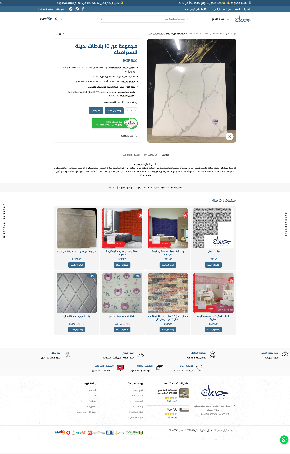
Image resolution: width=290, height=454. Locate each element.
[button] (213, 265)
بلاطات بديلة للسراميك (198, 34)
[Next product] (56, 34)
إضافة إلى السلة (114, 110)
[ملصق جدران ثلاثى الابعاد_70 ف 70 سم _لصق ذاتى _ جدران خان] (168, 293)
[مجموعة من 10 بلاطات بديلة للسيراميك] (77, 228)
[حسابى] (56, 19)
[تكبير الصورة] (229, 136)
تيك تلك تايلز (213, 251)
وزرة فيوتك (171, 409)
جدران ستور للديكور (203, 430)
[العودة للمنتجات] (60, 34)
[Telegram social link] (70, 9)
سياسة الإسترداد (135, 417)
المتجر (93, 395)
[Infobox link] (106, 368)
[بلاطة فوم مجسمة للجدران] (122, 293)
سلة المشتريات (136, 412)
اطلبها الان (96, 110)
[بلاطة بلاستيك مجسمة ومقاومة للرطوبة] (168, 228)
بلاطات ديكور (218, 34)
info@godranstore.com (213, 414)
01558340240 (213, 410)
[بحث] (100, 19)
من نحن (92, 401)
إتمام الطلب (137, 406)
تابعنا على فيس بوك (86, 412)
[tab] (165, 153)
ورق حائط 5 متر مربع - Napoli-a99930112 (166, 391)
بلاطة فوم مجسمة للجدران (122, 316)
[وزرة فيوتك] (184, 413)
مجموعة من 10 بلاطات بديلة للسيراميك (76, 251)
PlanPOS (174, 430)
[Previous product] (63, 34)
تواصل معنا (91, 406)
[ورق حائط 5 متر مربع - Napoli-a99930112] (184, 395)
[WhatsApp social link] (77, 9)
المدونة (92, 390)
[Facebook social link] (83, 9)
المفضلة (139, 401)
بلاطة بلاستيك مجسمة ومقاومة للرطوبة (168, 253)
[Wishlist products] (62, 19)
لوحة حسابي (137, 395)
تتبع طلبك (138, 390)
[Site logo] (243, 19)
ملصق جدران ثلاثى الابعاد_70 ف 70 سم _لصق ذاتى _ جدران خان (168, 317)
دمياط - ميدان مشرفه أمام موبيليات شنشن (213, 406)
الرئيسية (232, 34)
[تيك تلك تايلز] (213, 228)
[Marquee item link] (96, 3)
